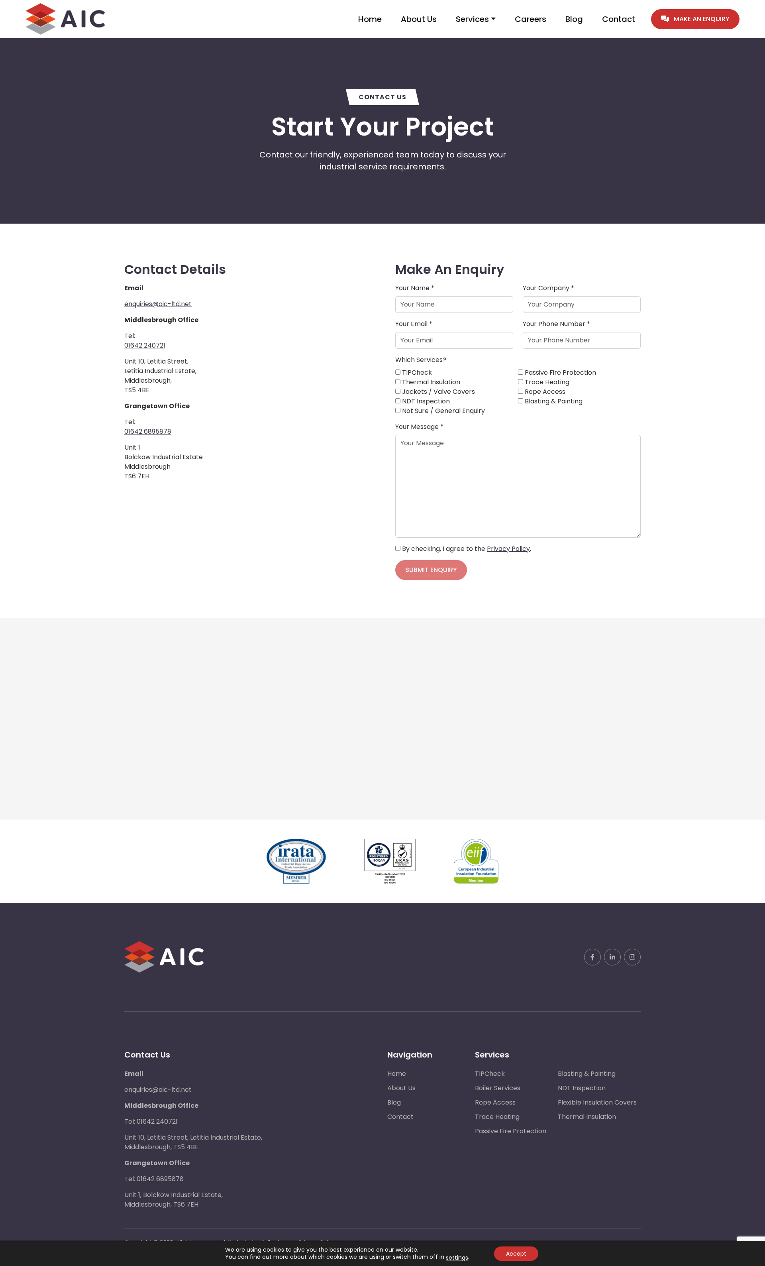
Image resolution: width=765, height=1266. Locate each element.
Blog (574, 19)
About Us (419, 19)
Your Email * (413, 323)
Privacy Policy (508, 548)
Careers (530, 19)
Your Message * (419, 426)
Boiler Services (497, 1088)
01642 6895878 (147, 431)
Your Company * (548, 288)
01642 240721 (144, 345)
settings (457, 1257)
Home (370, 19)
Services (472, 19)
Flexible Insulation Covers (597, 1102)
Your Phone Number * (556, 323)
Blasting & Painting (587, 1073)
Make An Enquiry (701, 19)
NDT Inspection (582, 1088)
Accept (516, 1254)
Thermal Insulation (587, 1116)
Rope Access (495, 1102)
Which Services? (420, 359)
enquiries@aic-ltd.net (158, 304)
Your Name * (414, 288)
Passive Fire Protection (510, 1131)
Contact (618, 19)
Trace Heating (497, 1116)
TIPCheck (490, 1073)
